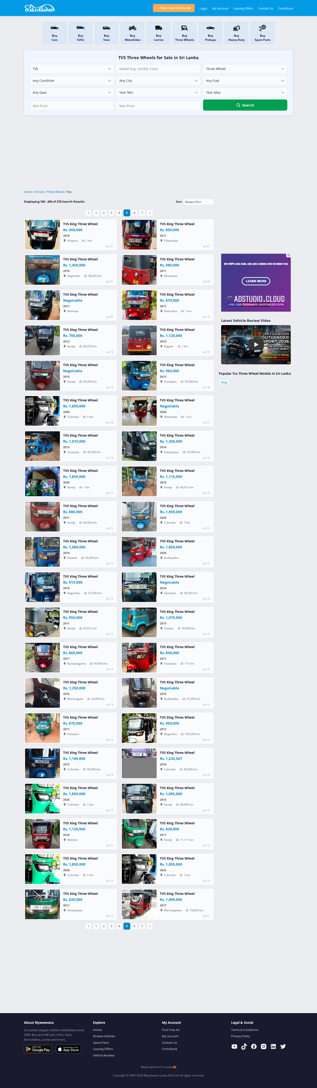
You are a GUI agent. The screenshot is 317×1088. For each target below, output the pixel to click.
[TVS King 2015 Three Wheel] (139, 340)
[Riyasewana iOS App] (68, 1049)
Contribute (285, 8)
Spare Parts (101, 1042)
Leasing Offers (243, 8)
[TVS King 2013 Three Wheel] (139, 375)
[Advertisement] (158, 152)
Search (248, 105)
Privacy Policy (240, 1036)
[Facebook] (254, 1046)
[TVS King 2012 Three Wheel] (42, 340)
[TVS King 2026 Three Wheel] (42, 411)
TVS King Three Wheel (80, 224)
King (224, 382)
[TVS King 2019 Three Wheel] (42, 270)
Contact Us (265, 8)
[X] (283, 1046)
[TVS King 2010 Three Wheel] (42, 235)
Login (203, 8)
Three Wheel (55, 192)
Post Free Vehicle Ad (175, 8)
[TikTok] (244, 1046)
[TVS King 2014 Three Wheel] (42, 552)
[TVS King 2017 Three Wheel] (42, 305)
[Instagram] (263, 1046)
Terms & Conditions (244, 1030)
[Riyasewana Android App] (38, 1049)
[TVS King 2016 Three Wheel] (139, 446)
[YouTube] (234, 1046)
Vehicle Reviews (104, 1055)
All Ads (39, 192)
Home (28, 192)
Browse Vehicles (104, 1036)
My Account (220, 8)
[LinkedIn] (273, 1046)
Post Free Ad (170, 1030)
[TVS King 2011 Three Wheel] (139, 235)
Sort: (179, 202)
